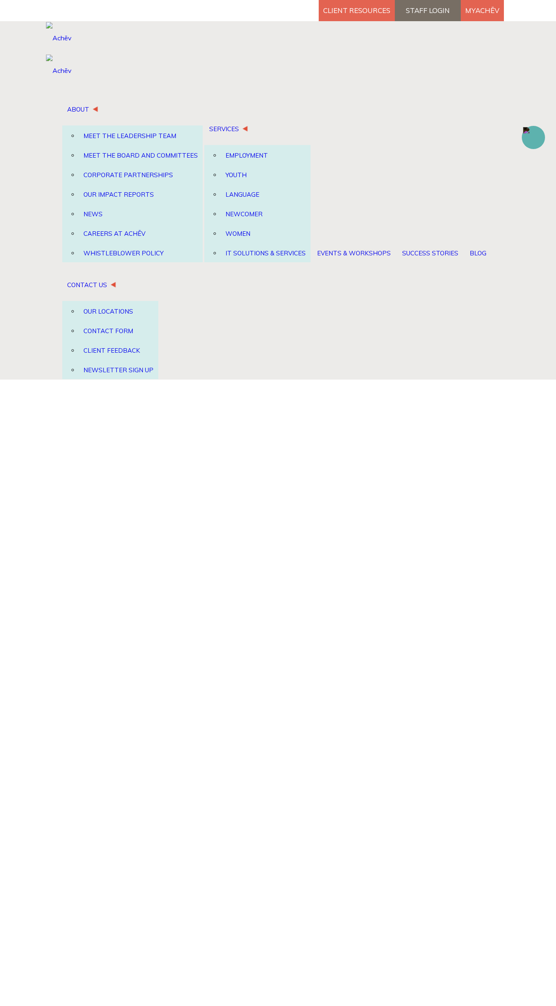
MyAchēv (482, 10)
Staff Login (428, 10)
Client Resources (356, 10)
